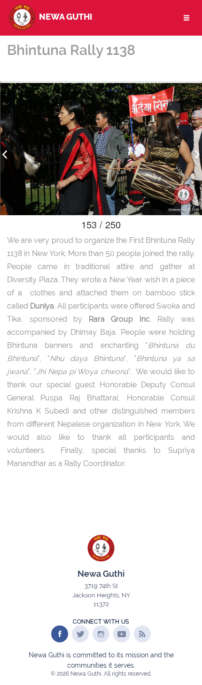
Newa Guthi (64, 17)
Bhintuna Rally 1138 (71, 50)
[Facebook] (59, 633)
